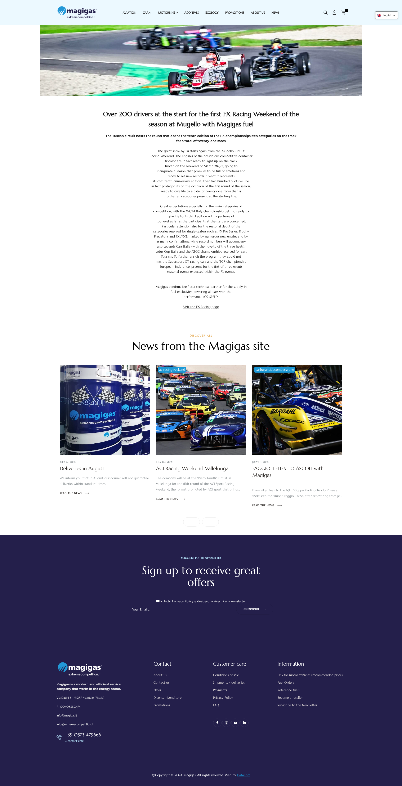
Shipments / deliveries (229, 682)
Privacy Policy (183, 601)
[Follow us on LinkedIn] (244, 723)
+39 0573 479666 (83, 735)
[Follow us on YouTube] (235, 723)
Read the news (71, 493)
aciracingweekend (172, 370)
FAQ (216, 705)
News (157, 690)
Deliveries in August (82, 468)
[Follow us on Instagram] (226, 723)
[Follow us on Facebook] (217, 723)
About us (159, 675)
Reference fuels (288, 690)
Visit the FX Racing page (201, 307)
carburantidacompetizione (274, 370)
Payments (220, 690)
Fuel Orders (285, 682)
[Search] (325, 12)
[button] (386, 15)
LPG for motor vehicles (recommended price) (310, 675)
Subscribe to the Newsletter (297, 705)
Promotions (161, 705)
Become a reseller (290, 698)
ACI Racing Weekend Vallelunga (192, 468)
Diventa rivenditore (167, 698)
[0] (343, 12)
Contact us (161, 682)
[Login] (334, 12)
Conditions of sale (226, 675)
